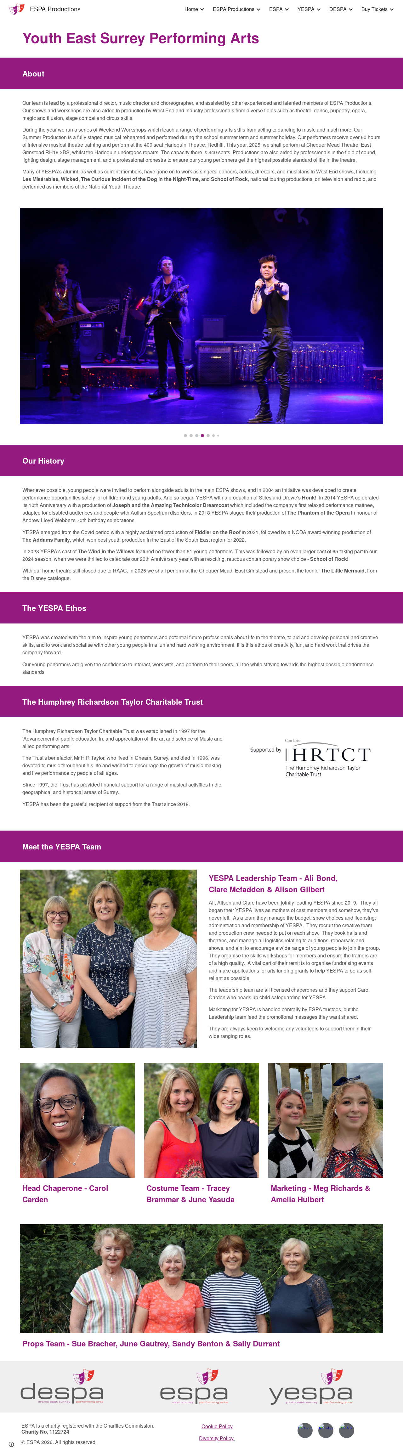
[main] (201, 37)
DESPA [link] (338, 9)
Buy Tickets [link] (374, 9)
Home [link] (191, 9)
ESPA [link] (276, 9)
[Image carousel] (201, 322)
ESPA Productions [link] (233, 9)
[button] (11, 1444)
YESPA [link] (306, 9)
